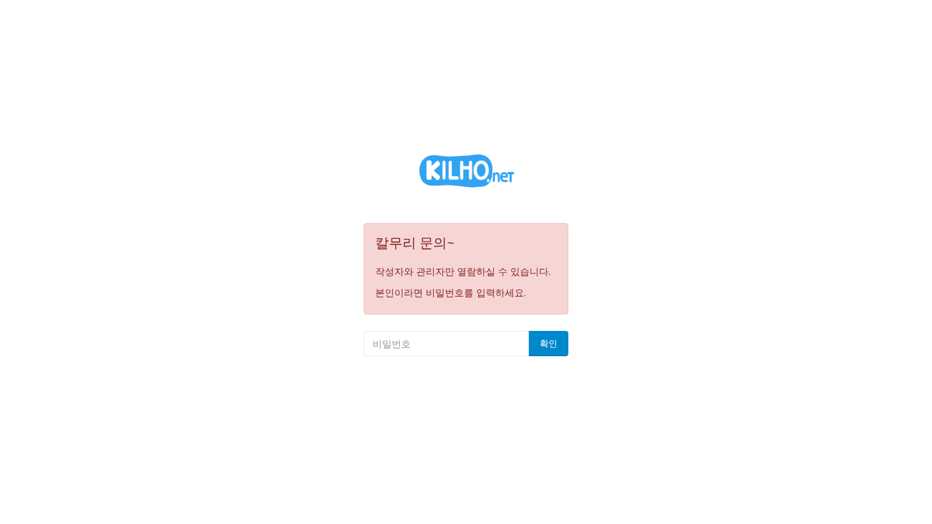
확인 (548, 343)
